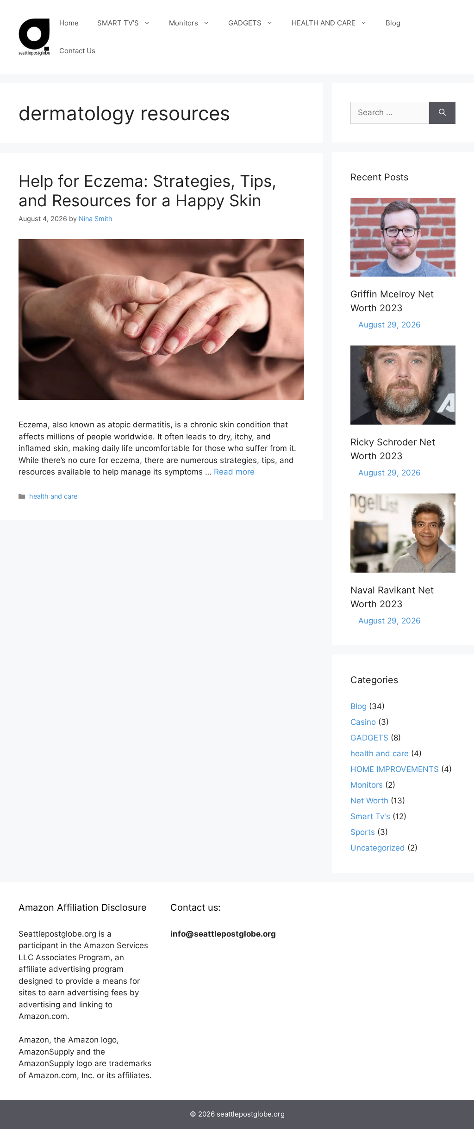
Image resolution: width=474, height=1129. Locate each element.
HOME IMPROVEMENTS (394, 769)
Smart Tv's (370, 816)
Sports (362, 832)
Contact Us (77, 50)
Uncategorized (377, 847)
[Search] (442, 113)
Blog (393, 23)
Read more (234, 471)
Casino (363, 722)
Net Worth (369, 800)
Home (69, 23)
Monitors (183, 23)
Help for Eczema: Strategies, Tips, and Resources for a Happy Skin (147, 190)
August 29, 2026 (389, 324)
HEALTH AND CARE (324, 23)
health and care (53, 496)
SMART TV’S (118, 23)
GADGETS (245, 23)
